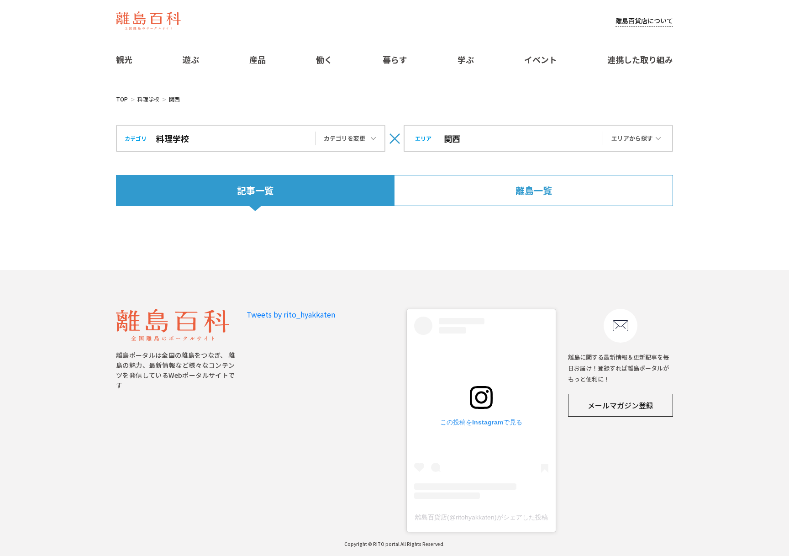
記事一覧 (255, 190)
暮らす (395, 59)
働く (324, 59)
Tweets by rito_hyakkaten (291, 314)
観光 (124, 59)
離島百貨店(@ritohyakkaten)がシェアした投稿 (481, 517)
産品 (257, 59)
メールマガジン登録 (620, 405)
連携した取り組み (640, 59)
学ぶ (466, 59)
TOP (122, 99)
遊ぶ (191, 59)
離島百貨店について (644, 20)
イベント (540, 59)
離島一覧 (533, 190)
